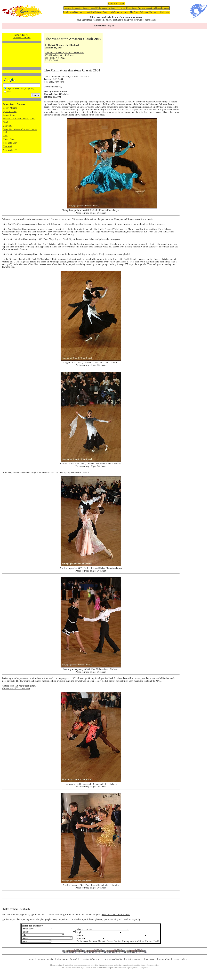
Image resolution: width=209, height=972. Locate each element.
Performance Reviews (105, 8)
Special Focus (89, 8)
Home (110, 3)
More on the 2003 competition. (16, 688)
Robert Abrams (10, 108)
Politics (148, 941)
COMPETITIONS (22, 37)
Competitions (9, 115)
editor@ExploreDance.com (112, 967)
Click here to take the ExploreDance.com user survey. (116, 17)
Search (121, 3)
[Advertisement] (21, 50)
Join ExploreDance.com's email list (78, 12)
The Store (134, 12)
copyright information (91, 959)
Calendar (144, 12)
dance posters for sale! (67, 959)
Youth (5, 122)
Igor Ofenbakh (9, 111)
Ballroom (7, 126)
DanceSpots (131, 8)
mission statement (134, 959)
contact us (150, 959)
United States (9, 139)
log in (111, 25)
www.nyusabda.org (53, 86)
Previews (121, 8)
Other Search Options (14, 104)
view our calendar (45, 959)
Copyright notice (121, 12)
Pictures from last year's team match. (19, 686)
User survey (154, 12)
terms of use (164, 959)
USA (5, 135)
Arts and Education (146, 8)
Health (156, 941)
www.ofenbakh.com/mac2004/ (116, 914)
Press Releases (162, 8)
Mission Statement (103, 12)
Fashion (117, 941)
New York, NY (10, 150)
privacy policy (180, 959)
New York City (10, 143)
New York (7, 146)
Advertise (165, 12)
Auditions (139, 941)
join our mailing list (113, 959)
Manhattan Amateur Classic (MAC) (19, 118)
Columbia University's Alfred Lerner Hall (64, 52)
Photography (128, 941)
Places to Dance (105, 941)
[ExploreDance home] (22, 16)
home (31, 959)
